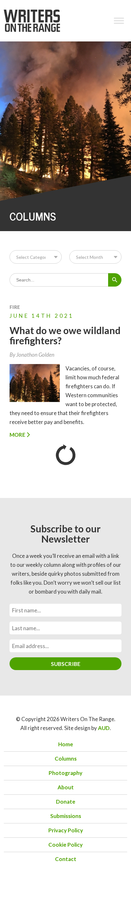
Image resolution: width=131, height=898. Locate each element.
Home (65, 744)
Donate (65, 801)
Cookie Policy (65, 844)
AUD (104, 728)
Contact (65, 859)
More (18, 434)
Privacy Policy (65, 830)
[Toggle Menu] (119, 21)
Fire (15, 307)
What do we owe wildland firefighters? (65, 335)
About (66, 787)
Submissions (65, 816)
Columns (66, 758)
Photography (65, 773)
